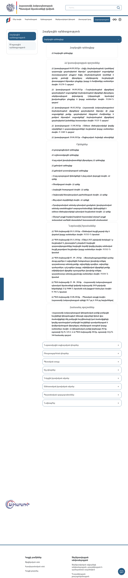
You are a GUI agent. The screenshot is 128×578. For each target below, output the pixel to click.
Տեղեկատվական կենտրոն (65, 19)
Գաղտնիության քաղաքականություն (80, 575)
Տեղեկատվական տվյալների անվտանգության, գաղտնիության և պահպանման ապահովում (87, 567)
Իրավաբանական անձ (35, 566)
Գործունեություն (31, 19)
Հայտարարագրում (102, 20)
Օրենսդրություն (46, 19)
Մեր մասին (17, 19)
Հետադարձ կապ (84, 19)
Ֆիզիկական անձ (32, 562)
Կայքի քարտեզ (31, 571)
